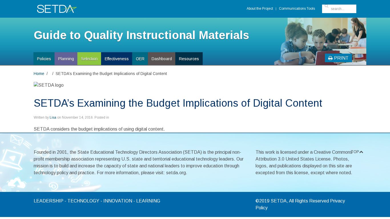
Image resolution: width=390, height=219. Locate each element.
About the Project (260, 9)
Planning (66, 58)
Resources (189, 58)
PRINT (341, 58)
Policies (44, 58)
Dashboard (162, 58)
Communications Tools (297, 9)
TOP (353, 151)
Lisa (53, 117)
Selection (89, 58)
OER (140, 58)
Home (39, 73)
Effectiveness (117, 58)
